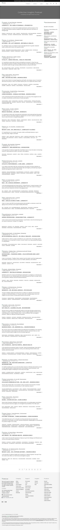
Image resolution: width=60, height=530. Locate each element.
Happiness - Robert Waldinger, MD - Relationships (49, 33)
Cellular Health (15, 388)
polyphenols (4, 34)
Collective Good (36, 425)
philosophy (20, 100)
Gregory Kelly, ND (6, 23)
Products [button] (28, 3)
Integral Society (14, 425)
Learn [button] (41, 3)
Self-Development (29, 425)
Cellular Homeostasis (23, 390)
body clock (33, 137)
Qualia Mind (46, 482)
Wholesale (18, 492)
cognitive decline (29, 372)
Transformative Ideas (6, 426)
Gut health (8, 442)
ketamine (4, 85)
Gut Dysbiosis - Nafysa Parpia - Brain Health (17, 344)
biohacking (17, 226)
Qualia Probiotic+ (47, 500)
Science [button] (35, 3)
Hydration (4, 171)
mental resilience (25, 298)
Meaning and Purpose (6, 425)
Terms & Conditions (20, 489)
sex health (10, 226)
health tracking (7, 67)
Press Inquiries (18, 484)
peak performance (33, 298)
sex (13, 226)
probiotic (4, 33)
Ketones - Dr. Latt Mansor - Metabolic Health (17, 43)
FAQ (26, 484)
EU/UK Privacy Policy (20, 487)
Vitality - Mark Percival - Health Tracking (16, 59)
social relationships (6, 174)
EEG (39, 335)
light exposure (16, 262)
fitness (15, 68)
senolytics (26, 280)
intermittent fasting (17, 34)
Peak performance (20, 171)
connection (10, 68)
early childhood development (28, 443)
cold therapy (22, 262)
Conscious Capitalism (24, 424)
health (12, 67)
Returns (26, 494)
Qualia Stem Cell (47, 493)
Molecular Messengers (32, 388)
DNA (3, 281)
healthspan (4, 155)
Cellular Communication (7, 388)
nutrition (32, 154)
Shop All (45, 481)
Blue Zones (38, 406)
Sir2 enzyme (31, 190)
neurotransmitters (17, 227)
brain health (17, 51)
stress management (25, 299)
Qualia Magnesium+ (48, 497)
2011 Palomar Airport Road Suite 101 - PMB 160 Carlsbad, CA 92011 (7, 491)
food (7, 459)
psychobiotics (31, 442)
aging (14, 33)
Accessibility (27, 489)
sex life (26, 226)
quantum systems (5, 103)
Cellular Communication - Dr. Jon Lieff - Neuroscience (20, 382)
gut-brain (14, 442)
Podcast (36, 481)
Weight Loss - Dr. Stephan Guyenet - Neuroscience (19, 452)
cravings (4, 137)
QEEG (3, 336)
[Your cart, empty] (56, 3)
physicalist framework (6, 102)
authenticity (4, 299)
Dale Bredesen (17, 373)
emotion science (27, 85)
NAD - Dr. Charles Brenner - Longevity (15, 182)
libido (33, 226)
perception (18, 102)
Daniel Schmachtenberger (8, 343)
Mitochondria (5, 244)
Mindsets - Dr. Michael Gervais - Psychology (17, 290)
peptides (11, 280)
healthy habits (5, 68)
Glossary (36, 482)
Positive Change (22, 425)
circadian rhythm (34, 262)
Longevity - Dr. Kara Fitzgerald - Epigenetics (17, 25)
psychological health (12, 354)
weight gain (12, 136)
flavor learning (26, 137)
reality (10, 100)
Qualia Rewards (28, 492)
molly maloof (24, 244)
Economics (9, 424)
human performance (16, 299)
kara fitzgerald (25, 34)
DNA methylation (24, 33)
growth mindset (18, 298)
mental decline (39, 372)
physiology (25, 84)
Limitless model (20, 121)
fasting (26, 51)
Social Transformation (29, 426)
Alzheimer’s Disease (10, 372)
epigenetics (39, 33)
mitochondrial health (6, 192)
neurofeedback (11, 335)
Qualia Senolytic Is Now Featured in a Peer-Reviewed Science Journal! (29, 1)
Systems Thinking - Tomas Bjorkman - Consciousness (20, 416)
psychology (20, 84)
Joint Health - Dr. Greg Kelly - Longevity (50, 50)
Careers (17, 490)
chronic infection (33, 352)
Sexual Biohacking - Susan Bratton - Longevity (18, 217)
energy (12, 192)
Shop (47, 3)
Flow (3, 406)
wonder (15, 84)
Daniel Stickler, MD (6, 41)
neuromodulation (14, 336)
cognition (30, 84)
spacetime (14, 102)
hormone (24, 227)
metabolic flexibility (6, 51)
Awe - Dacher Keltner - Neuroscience (14, 77)
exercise (22, 51)
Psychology (4, 298)
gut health (10, 34)
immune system (15, 318)
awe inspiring (36, 84)
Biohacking (4, 154)
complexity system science (29, 136)
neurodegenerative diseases (7, 373)
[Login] (53, 4)
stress (39, 136)
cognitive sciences (27, 100)
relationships (23, 67)
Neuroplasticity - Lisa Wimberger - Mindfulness (50, 39)
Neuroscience (5, 84)
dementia (4, 372)
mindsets (19, 119)
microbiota (8, 317)
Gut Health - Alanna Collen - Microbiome (16, 308)
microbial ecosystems (26, 317)
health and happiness (36, 317)
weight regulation (28, 318)
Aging (20, 388)
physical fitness (32, 406)
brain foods (8, 121)
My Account (27, 481)
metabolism (35, 49)
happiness (14, 85)
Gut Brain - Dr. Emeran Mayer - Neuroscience (17, 435)
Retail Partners (28, 486)
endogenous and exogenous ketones (13, 49)
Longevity (25, 388)
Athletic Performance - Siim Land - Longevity (17, 164)
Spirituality (4, 424)
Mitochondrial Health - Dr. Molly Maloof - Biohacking (21, 236)
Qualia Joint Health (47, 492)
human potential (11, 298)
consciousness (5, 100)
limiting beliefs (24, 119)
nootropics (14, 121)
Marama (22, 373)
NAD (3, 67)
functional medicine (32, 33)
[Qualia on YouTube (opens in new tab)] (5, 502)
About (17, 481)
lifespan (18, 173)
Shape (7, 136)
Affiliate (17, 482)
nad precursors (24, 190)
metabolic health (29, 49)
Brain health (4, 119)
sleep (18, 68)
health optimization (8, 281)
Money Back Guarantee (29, 490)
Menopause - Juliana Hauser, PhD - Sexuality (50, 45)
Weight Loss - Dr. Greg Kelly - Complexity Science (18, 129)
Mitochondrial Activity (13, 390)
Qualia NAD (17, 192)
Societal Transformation (35, 424)
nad (3, 190)
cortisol (16, 137)
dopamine (34, 458)
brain (11, 103)
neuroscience (15, 100)
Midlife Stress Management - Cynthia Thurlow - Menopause (50, 56)
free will (23, 102)
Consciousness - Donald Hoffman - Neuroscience (19, 94)
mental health (32, 299)
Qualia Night (46, 498)
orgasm (36, 226)
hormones (4, 263)
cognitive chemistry (10, 352)
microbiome (4, 227)
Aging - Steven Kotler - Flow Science (14, 399)
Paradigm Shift (21, 426)
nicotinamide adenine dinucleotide (27, 192)
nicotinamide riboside (16, 190)
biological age (9, 33)
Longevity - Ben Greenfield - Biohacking (15, 147)
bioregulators (37, 280)
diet (11, 458)
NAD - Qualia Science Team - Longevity (15, 200)
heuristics (21, 137)
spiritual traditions (37, 102)
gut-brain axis (12, 443)
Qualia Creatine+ (47, 495)
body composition (10, 137)
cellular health (29, 67)
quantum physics (29, 102)
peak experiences (19, 85)
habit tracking (36, 67)
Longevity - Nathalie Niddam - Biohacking (16, 272)
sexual (29, 226)
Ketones (3, 49)
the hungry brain (21, 458)
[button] (50, 3)
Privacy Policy (18, 486)
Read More (39, 35)
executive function (35, 119)
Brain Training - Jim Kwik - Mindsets (14, 111)
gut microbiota (25, 442)
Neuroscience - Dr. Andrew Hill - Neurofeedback (18, 327)
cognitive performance (20, 352)
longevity (18, 33)
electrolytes (27, 171)
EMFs (12, 263)
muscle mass (23, 173)
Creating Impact (14, 426)
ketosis (23, 49)
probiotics (37, 442)
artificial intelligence (36, 100)
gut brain (13, 245)
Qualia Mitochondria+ (48, 487)
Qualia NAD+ (46, 489)
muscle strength (29, 173)
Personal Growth (16, 424)
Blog (35, 484)
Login (26, 482)
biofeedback (17, 335)
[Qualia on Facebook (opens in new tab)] (2, 502)
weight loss (17, 136)
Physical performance (11, 171)
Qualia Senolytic (47, 490)
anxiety (36, 335)
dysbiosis (31, 34)
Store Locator (28, 487)
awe (12, 84)
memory (29, 119)
